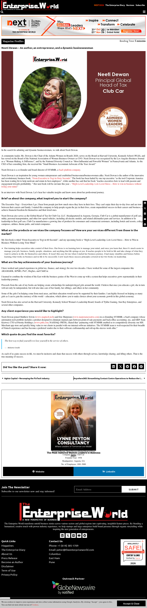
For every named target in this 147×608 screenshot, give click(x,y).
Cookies (34, 604)
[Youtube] (145, 219)
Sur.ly (137, 558)
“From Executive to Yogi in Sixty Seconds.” (51, 178)
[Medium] (145, 214)
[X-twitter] (145, 208)
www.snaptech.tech (45, 316)
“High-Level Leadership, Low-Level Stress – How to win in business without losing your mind (71, 185)
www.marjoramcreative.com (86, 316)
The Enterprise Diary (115, 5)
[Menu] (144, 11)
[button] (113, 366)
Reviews (130, 5)
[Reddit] (145, 224)
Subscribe (140, 5)
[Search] (2, 12)
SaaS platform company (69, 169)
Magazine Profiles (13, 41)
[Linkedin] (145, 203)
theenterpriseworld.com (133, 552)
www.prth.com (41, 322)
